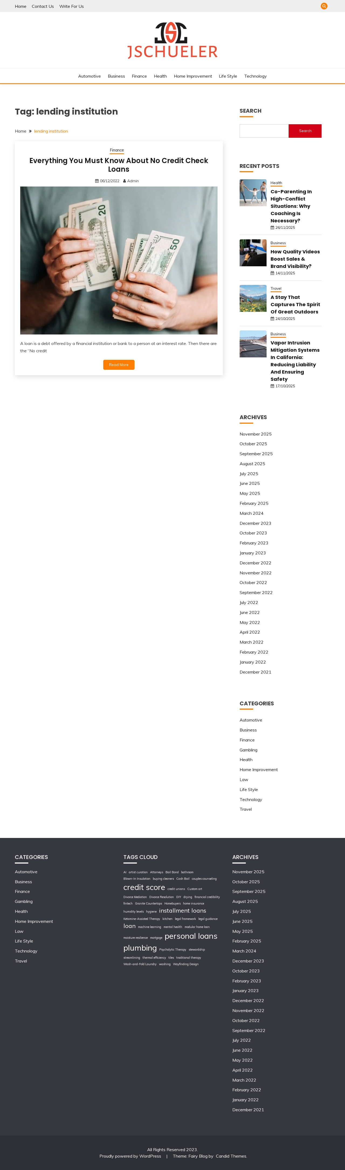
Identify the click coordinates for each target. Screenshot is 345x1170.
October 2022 (253, 582)
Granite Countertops (148, 903)
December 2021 (255, 672)
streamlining (131, 958)
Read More (119, 364)
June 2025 (250, 483)
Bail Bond (172, 872)
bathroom (187, 872)
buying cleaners (163, 879)
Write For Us (71, 6)
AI (124, 872)
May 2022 (250, 622)
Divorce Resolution (161, 897)
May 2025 (250, 493)
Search (305, 130)
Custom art (194, 889)
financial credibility (207, 897)
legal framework (185, 919)
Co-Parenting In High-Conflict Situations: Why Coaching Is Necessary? (291, 206)
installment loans (182, 910)
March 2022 (252, 642)
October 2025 (253, 443)
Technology (255, 76)
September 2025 (256, 453)
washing (165, 964)
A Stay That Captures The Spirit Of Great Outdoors (295, 304)
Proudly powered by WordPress (130, 1156)
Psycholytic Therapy (172, 949)
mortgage (156, 938)
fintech (128, 903)
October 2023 (253, 533)
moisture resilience (135, 938)
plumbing (140, 947)
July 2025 (249, 473)
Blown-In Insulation (136, 879)
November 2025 (256, 434)
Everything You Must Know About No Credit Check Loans (118, 165)
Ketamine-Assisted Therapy (141, 919)
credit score (144, 887)
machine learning (149, 927)
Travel (276, 288)
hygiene (151, 911)
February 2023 (254, 543)
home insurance (193, 903)
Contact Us (43, 6)
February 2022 (254, 652)
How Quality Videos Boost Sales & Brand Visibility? (295, 259)
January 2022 (253, 662)
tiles (171, 958)
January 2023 (253, 552)
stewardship (197, 949)
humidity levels (133, 911)
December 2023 (255, 523)
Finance (139, 76)
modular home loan (197, 927)
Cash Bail (182, 879)
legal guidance (208, 919)
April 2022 (250, 632)
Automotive (89, 76)
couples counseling (204, 879)
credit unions (176, 889)
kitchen (167, 919)
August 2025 (252, 463)
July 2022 (249, 602)
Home (20, 6)
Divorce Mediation (135, 897)
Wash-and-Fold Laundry (140, 964)
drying (188, 897)
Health (160, 76)
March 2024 (252, 513)
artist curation (138, 872)
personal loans (191, 936)
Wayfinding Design (186, 964)
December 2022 (255, 562)
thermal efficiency (154, 958)
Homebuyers (172, 903)
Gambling (248, 750)
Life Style (228, 76)
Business (116, 76)
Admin (133, 180)
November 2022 (256, 572)
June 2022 (250, 612)
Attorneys (156, 872)
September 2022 (256, 592)
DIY (178, 897)
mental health (173, 927)
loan (129, 925)
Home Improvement (193, 76)
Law (244, 779)
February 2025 (254, 503)
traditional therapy (188, 958)
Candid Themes (231, 1156)
